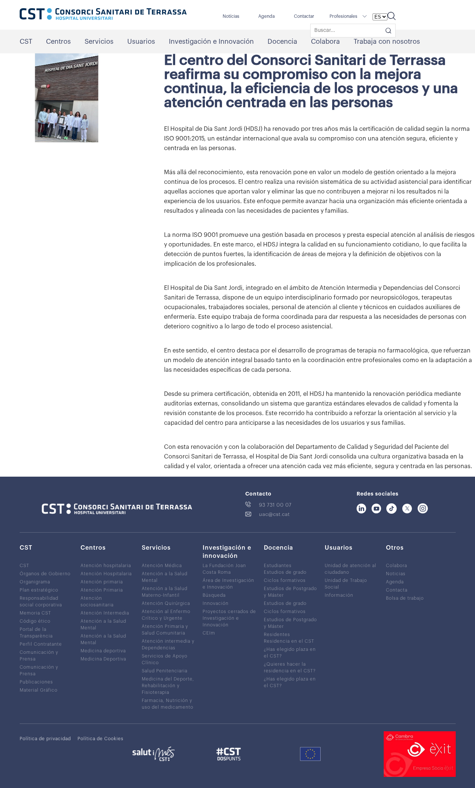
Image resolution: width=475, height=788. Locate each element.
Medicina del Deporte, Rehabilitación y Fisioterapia (168, 686)
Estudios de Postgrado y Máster (290, 591)
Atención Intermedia (105, 613)
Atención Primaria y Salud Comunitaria (165, 629)
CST (26, 41)
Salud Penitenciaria (164, 671)
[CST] (103, 14)
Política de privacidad (45, 738)
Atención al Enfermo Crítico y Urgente (166, 614)
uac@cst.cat (274, 514)
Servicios (99, 41)
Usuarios (141, 41)
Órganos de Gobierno (45, 574)
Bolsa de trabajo (405, 598)
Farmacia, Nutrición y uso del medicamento (167, 703)
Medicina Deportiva (103, 659)
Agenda (266, 16)
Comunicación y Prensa (39, 655)
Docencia (282, 41)
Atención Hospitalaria (106, 574)
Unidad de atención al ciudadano (350, 569)
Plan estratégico (39, 590)
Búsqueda (214, 595)
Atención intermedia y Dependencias (168, 644)
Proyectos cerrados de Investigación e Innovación (229, 618)
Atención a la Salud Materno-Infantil (164, 591)
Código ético (35, 621)
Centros (58, 41)
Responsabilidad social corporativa (41, 601)
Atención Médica (162, 565)
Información (339, 595)
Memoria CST (35, 613)
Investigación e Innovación (211, 41)
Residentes (277, 634)
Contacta (396, 590)
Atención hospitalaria (106, 565)
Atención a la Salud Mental (103, 624)
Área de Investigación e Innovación (228, 583)
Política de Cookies (101, 738)
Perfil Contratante (41, 644)
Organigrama (35, 582)
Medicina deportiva (103, 651)
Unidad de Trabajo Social (346, 583)
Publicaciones (36, 682)
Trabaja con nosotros (387, 41)
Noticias (396, 574)
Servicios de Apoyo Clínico (164, 659)
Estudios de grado (285, 572)
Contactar (304, 16)
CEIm (209, 633)
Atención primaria (102, 582)
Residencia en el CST (289, 641)
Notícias (231, 16)
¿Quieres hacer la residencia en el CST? (290, 667)
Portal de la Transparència (36, 632)
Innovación (216, 603)
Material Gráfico (39, 690)
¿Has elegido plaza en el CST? (290, 652)
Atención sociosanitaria (97, 601)
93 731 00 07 (275, 505)
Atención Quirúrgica (166, 603)
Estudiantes (278, 565)
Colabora (325, 41)
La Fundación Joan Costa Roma (224, 569)
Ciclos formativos (285, 580)
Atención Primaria (102, 590)
